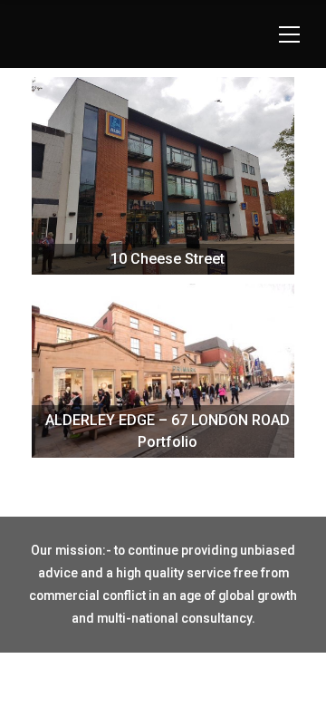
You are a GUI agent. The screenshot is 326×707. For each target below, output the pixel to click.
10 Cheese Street (163, 222)
